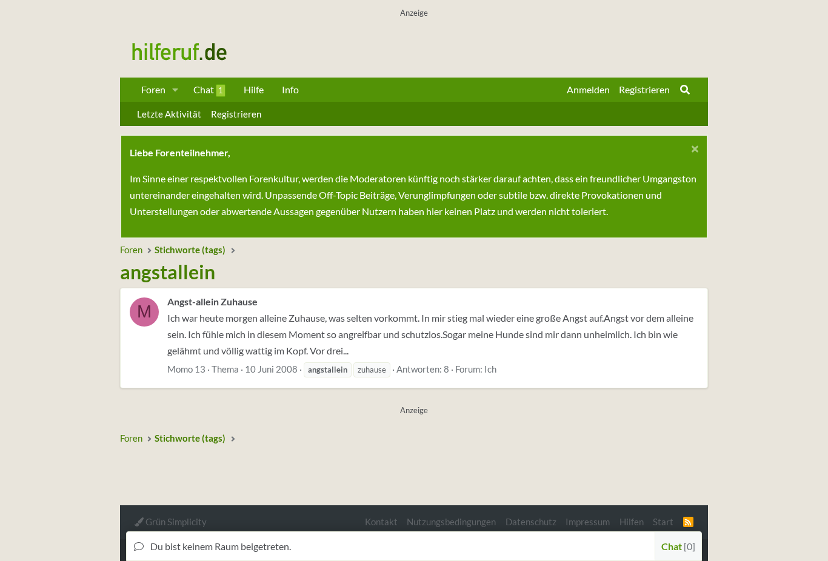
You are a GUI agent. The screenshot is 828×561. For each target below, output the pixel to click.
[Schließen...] (693, 150)
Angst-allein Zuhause (212, 301)
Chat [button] (676, 546)
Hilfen (631, 521)
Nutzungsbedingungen (451, 521)
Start (663, 521)
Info (290, 89)
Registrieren (236, 113)
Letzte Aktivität (169, 113)
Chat (208, 89)
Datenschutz (531, 521)
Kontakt (381, 521)
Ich (490, 368)
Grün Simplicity (175, 521)
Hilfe (254, 89)
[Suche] (685, 90)
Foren (153, 89)
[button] (175, 90)
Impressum (588, 521)
